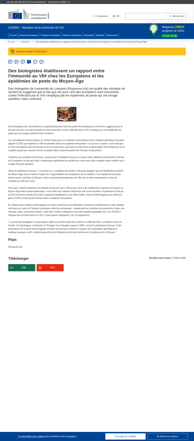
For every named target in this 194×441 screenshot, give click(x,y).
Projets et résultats (50, 35)
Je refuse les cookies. (168, 436)
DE (10, 62)
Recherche (111, 35)
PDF (52, 267)
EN (16, 62)
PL (41, 62)
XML (24, 267)
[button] (116, 16)
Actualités (89, 35)
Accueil (13, 35)
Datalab (100, 35)
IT (35, 62)
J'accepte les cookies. (125, 436)
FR (29, 62)
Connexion (102, 16)
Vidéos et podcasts (71, 35)
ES (23, 62)
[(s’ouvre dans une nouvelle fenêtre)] (31, 14)
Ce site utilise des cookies (31, 436)
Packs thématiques (29, 35)
